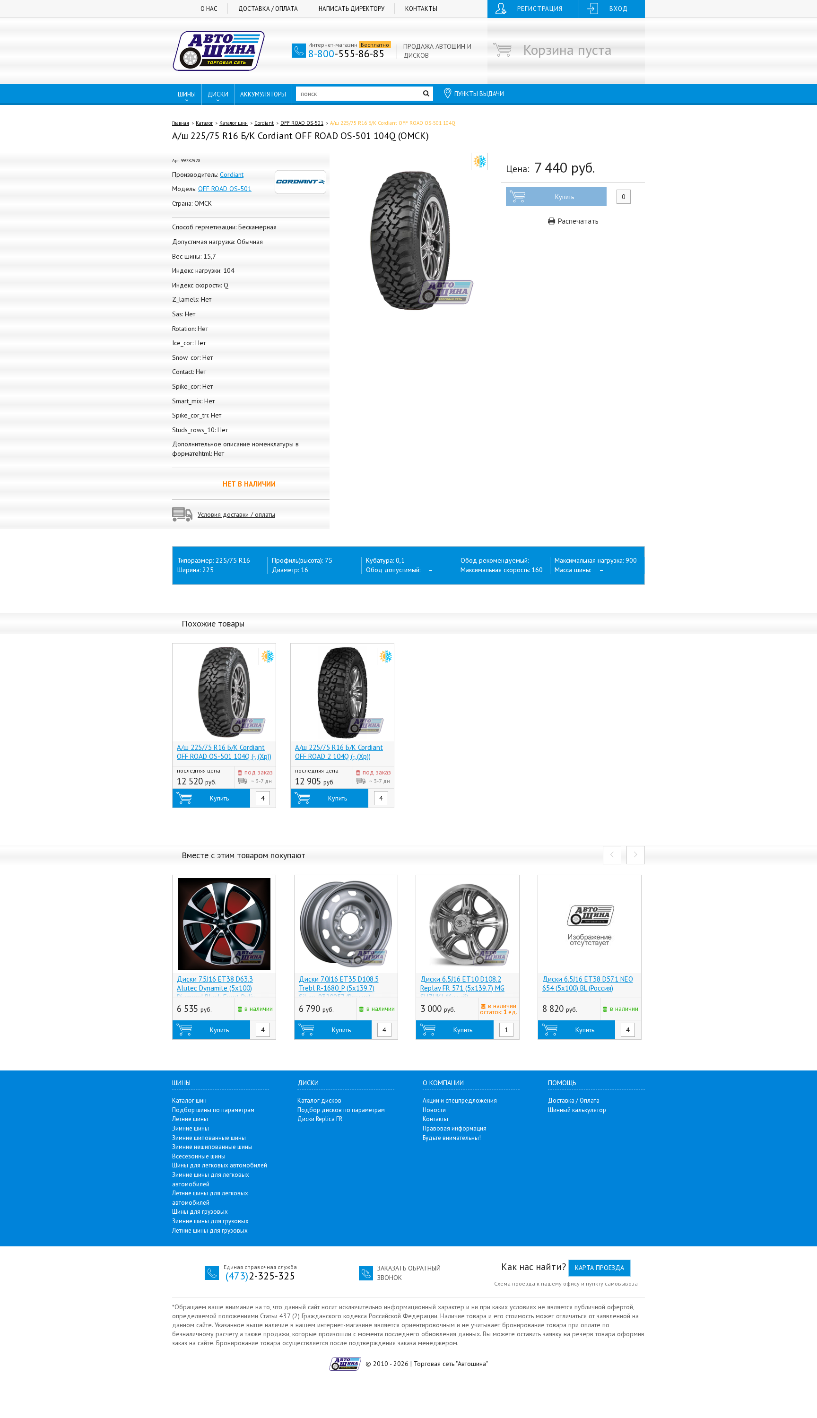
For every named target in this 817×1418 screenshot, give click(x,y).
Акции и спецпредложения (460, 1100)
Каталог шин (233, 123)
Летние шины (190, 1119)
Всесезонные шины (199, 1156)
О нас (208, 9)
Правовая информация (455, 1128)
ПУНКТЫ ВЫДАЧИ (479, 94)
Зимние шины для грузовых (210, 1221)
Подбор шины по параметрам (213, 1110)
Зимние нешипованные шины (212, 1147)
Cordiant (264, 123)
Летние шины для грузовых (210, 1231)
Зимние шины (190, 1128)
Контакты (421, 9)
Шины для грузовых (200, 1212)
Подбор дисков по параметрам (341, 1110)
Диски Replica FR (319, 1119)
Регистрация (540, 9)
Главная (180, 123)
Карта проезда (599, 1267)
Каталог (204, 123)
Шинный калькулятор (577, 1110)
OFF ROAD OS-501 (301, 123)
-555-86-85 (346, 53)
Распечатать (577, 221)
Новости (434, 1110)
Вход (618, 9)
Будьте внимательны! (452, 1138)
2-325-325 (260, 1275)
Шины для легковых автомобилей (219, 1165)
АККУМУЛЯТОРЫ (263, 94)
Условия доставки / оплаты (236, 514)
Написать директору (351, 9)
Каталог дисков (319, 1100)
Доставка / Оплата (268, 9)
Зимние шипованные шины (209, 1138)
